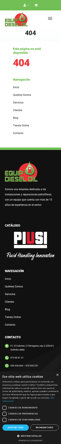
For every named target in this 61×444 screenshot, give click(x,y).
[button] (30, 436)
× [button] (57, 375)
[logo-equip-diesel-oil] (16, 13)
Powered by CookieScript (30, 440)
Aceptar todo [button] (16, 427)
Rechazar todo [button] (44, 427)
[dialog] (30, 407)
